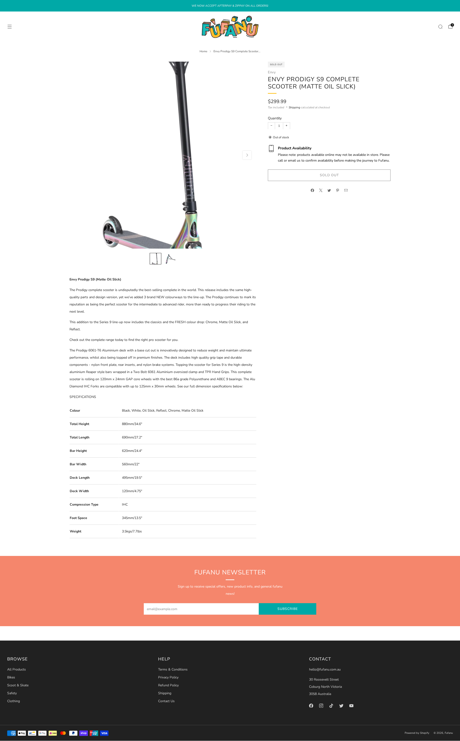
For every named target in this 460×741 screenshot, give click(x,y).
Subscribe (287, 609)
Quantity (275, 118)
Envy (272, 72)
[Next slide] (247, 155)
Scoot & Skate (18, 685)
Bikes (11, 677)
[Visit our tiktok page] (331, 705)
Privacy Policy (168, 677)
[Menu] (9, 26)
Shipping (294, 107)
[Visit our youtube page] (351, 705)
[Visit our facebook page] (311, 705)
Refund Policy (168, 685)
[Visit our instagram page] (321, 705)
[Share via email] (346, 190)
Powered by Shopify (417, 733)
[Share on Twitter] (329, 190)
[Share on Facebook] (312, 190)
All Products (16, 669)
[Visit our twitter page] (341, 705)
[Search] (440, 26)
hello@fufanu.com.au (325, 669)
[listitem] (230, 5)
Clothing (13, 701)
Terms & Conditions (173, 669)
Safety (12, 693)
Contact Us (166, 701)
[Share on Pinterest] (337, 190)
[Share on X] (320, 190)
